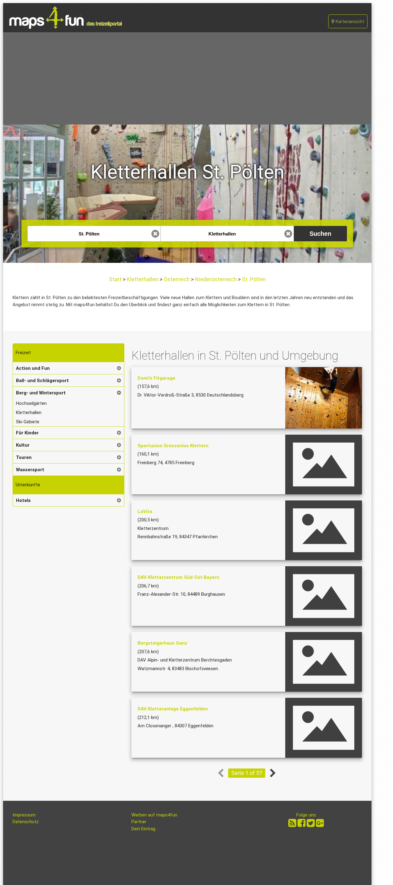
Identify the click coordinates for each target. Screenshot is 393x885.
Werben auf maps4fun (154, 815)
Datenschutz (26, 821)
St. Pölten (253, 279)
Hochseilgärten (31, 403)
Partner (138, 821)
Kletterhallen (143, 279)
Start (116, 279)
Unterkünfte (28, 485)
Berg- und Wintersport (41, 393)
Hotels (23, 500)
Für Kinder (27, 433)
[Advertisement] (187, 78)
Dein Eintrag (143, 829)
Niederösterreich (216, 279)
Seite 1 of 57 (246, 773)
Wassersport (30, 469)
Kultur (22, 445)
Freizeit (23, 352)
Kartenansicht (349, 21)
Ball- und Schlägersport (42, 380)
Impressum (24, 815)
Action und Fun (33, 368)
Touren (24, 457)
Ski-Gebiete (27, 422)
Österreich (176, 279)
